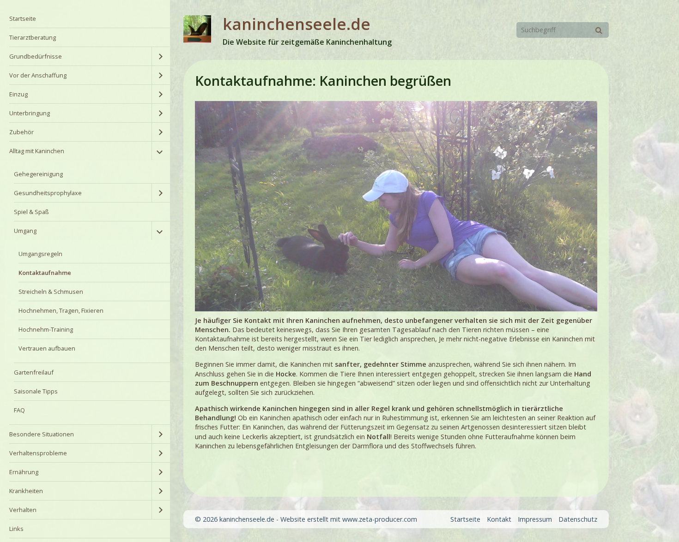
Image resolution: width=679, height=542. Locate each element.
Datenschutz (577, 519)
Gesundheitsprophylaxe (48, 193)
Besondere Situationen (41, 434)
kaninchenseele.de (296, 24)
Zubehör (21, 132)
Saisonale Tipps (36, 391)
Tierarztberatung (32, 37)
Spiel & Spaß (31, 212)
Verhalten (22, 510)
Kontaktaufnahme (44, 272)
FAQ (19, 410)
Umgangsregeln (40, 254)
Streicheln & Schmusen (50, 291)
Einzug (18, 94)
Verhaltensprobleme (38, 453)
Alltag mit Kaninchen (36, 151)
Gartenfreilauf (34, 372)
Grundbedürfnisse (35, 56)
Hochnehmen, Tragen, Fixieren (60, 310)
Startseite (22, 18)
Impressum (535, 519)
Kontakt (499, 519)
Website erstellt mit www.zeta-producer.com (348, 519)
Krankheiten (26, 491)
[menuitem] (85, 18)
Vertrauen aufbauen (46, 348)
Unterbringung (29, 113)
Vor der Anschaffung (38, 75)
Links (16, 528)
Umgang (25, 230)
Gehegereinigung (38, 174)
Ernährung (23, 472)
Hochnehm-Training (45, 329)
